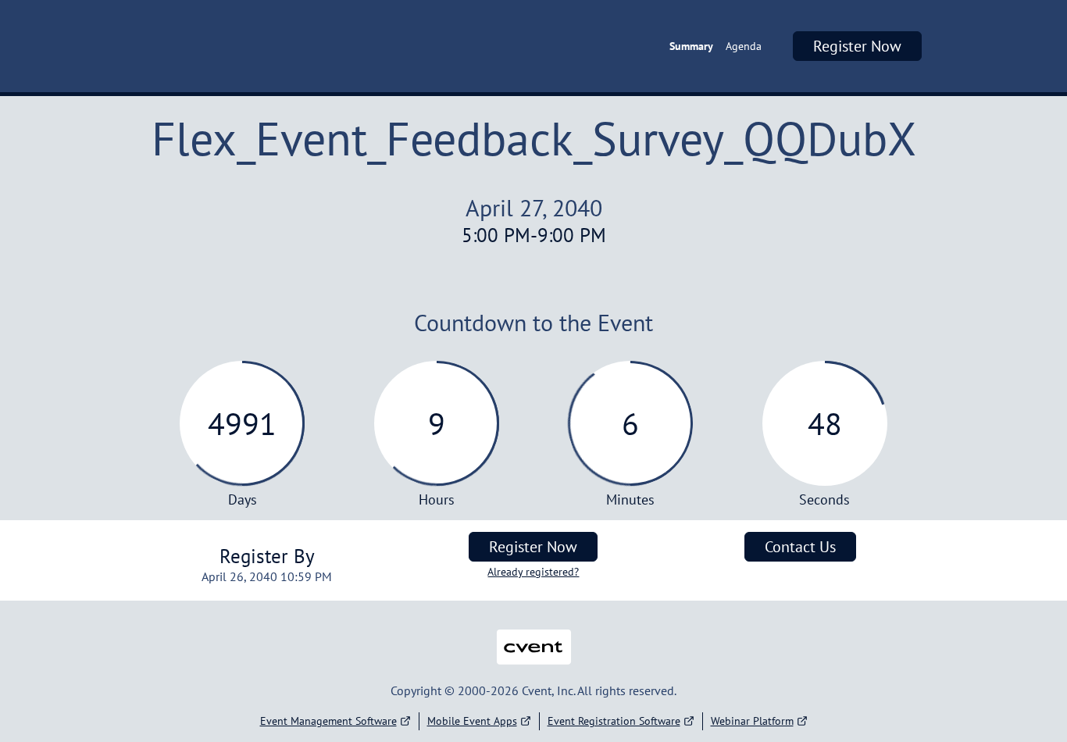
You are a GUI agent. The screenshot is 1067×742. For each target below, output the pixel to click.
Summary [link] (691, 46)
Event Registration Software (614, 721)
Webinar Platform (752, 721)
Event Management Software (328, 721)
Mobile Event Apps (472, 721)
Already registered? (533, 572)
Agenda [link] (744, 46)
